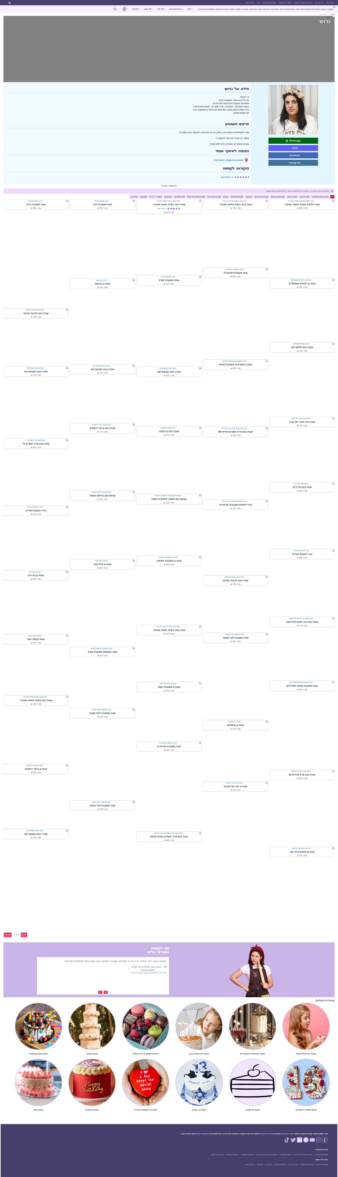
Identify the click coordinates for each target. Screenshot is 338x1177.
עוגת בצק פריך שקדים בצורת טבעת (169, 836)
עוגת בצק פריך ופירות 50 (302, 774)
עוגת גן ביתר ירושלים (36, 769)
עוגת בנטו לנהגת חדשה (36, 313)
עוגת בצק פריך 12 (302, 487)
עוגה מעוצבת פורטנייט (236, 272)
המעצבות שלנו (202, 1133)
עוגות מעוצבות (288, 1133)
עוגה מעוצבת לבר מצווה (235, 637)
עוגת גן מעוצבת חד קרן (302, 851)
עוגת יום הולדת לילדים (303, 1154)
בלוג (258, 2)
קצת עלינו (329, 2)
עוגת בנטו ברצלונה (169, 431)
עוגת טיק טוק (280, 1164)
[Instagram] (318, 1142)
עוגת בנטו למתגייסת (302, 347)
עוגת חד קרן (293, 1164)
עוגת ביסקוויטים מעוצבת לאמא (235, 364)
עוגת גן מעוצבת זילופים (169, 560)
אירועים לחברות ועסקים (303, 2)
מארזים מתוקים (266, 1133)
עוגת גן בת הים (36, 575)
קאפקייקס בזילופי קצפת (103, 495)
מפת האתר (249, 1164)
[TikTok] (287, 1142)
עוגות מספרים (285, 1154)
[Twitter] (293, 1142)
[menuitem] (266, 9)
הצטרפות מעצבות (269, 2)
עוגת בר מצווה (232, 1154)
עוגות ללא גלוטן (217, 1154)
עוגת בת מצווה (247, 1154)
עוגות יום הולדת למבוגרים (266, 1154)
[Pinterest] (306, 1142)
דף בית (332, 14)
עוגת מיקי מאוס (307, 1164)
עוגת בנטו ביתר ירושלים (102, 428)
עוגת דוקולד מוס (36, 639)
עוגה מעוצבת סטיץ (169, 280)
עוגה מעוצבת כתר (102, 204)
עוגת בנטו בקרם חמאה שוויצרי (235, 204)
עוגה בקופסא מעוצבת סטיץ (102, 652)
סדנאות (260, 1164)
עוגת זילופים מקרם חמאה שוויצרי (302, 204)
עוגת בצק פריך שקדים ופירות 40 (235, 431)
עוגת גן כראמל (102, 283)
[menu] (169, 9)
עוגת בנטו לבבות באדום (235, 580)
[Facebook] (325, 1142)
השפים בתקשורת (285, 2)
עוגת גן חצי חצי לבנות (235, 786)
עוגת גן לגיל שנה (102, 564)
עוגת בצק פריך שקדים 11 (36, 443)
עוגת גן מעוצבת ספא (169, 687)
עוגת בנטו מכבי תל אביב (302, 422)
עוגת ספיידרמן (322, 1164)
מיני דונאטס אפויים (36, 510)
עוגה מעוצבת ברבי (36, 204)
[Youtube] (312, 1142)
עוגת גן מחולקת (235, 725)
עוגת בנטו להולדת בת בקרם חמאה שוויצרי (149, 973)
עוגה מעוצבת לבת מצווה (102, 713)
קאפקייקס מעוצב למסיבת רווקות (169, 499)
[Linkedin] (299, 1142)
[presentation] (106, 992)
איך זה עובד (319, 2)
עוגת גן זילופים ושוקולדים (302, 283)
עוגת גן (269, 1164)
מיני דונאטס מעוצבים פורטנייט (235, 504)
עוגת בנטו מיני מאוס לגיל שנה (302, 622)
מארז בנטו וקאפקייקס (102, 369)
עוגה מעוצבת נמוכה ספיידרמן (302, 685)
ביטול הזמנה (250, 2)
